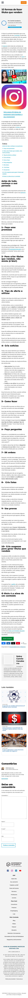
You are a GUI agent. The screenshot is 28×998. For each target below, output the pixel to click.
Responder (4, 778)
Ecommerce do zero (15, 249)
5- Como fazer (6, 160)
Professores (14, 894)
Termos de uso (19, 978)
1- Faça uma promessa (8, 148)
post (23, 56)
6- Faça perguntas (7, 162)
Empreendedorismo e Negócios (17, 647)
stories (18, 127)
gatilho (14, 584)
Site (2, 836)
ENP (14, 875)
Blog (14, 920)
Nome (3, 821)
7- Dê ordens (5, 165)
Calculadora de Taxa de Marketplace (14, 936)
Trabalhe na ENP (14, 885)
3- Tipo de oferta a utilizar (9, 155)
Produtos (14, 907)
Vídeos (14, 923)
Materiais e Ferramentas (14, 933)
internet (5, 46)
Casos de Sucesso (14, 888)
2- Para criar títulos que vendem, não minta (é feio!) (12, 151)
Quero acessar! (7, 638)
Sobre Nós (14, 878)
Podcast (14, 927)
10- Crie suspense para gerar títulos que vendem (12, 173)
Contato (14, 897)
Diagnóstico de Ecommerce (14, 939)
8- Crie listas (6, 167)
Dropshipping (14, 910)
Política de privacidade (10, 978)
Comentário (4, 795)
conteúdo (17, 35)
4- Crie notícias (6, 157)
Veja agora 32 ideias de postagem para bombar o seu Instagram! (13, 114)
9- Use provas (5, 169)
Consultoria (14, 904)
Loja (14, 914)
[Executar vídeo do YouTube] (14, 76)
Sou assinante (14, 882)
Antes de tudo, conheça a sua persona (12, 146)
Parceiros (14, 891)
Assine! (24, 2)
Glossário (14, 930)
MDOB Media (8, 768)
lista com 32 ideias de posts (16, 631)
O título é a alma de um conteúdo (11, 176)
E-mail (3, 829)
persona (23, 192)
